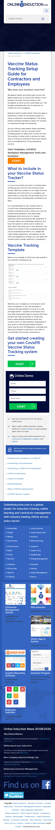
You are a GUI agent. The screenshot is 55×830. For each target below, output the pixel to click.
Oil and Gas (12, 568)
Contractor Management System (12, 610)
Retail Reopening (15, 484)
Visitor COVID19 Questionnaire (20, 489)
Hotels (10, 532)
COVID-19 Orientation (17, 473)
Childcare (11, 564)
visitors (15, 441)
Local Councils (37, 528)
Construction (12, 546)
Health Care (36, 550)
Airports (10, 573)
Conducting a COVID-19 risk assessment (24, 468)
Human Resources (38, 532)
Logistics (34, 546)
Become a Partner (35, 803)
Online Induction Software (13, 823)
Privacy (18, 827)
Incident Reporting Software (15, 674)
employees (27, 439)
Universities (12, 528)
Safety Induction (12, 813)
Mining (10, 537)
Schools (34, 537)
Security (10, 559)
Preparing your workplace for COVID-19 (24, 458)
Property (11, 577)
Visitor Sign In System (38, 640)
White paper (18, 816)
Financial (34, 564)
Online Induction (14, 53)
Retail (9, 550)
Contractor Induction (19, 820)
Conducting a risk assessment (20, 463)
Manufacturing (37, 541)
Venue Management (39, 573)
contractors (17, 439)
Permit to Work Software (35, 823)
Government (12, 541)
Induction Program (40, 673)
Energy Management (39, 559)
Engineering (35, 555)
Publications (30, 816)
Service (34, 568)
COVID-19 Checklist (16, 479)
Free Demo (47, 820)
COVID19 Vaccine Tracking (18, 494)
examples (29, 429)
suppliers (36, 439)
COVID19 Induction (32, 53)
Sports (33, 577)
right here (24, 753)
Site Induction (38, 607)
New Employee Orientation (32, 810)
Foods (10, 555)
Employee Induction (10, 711)
